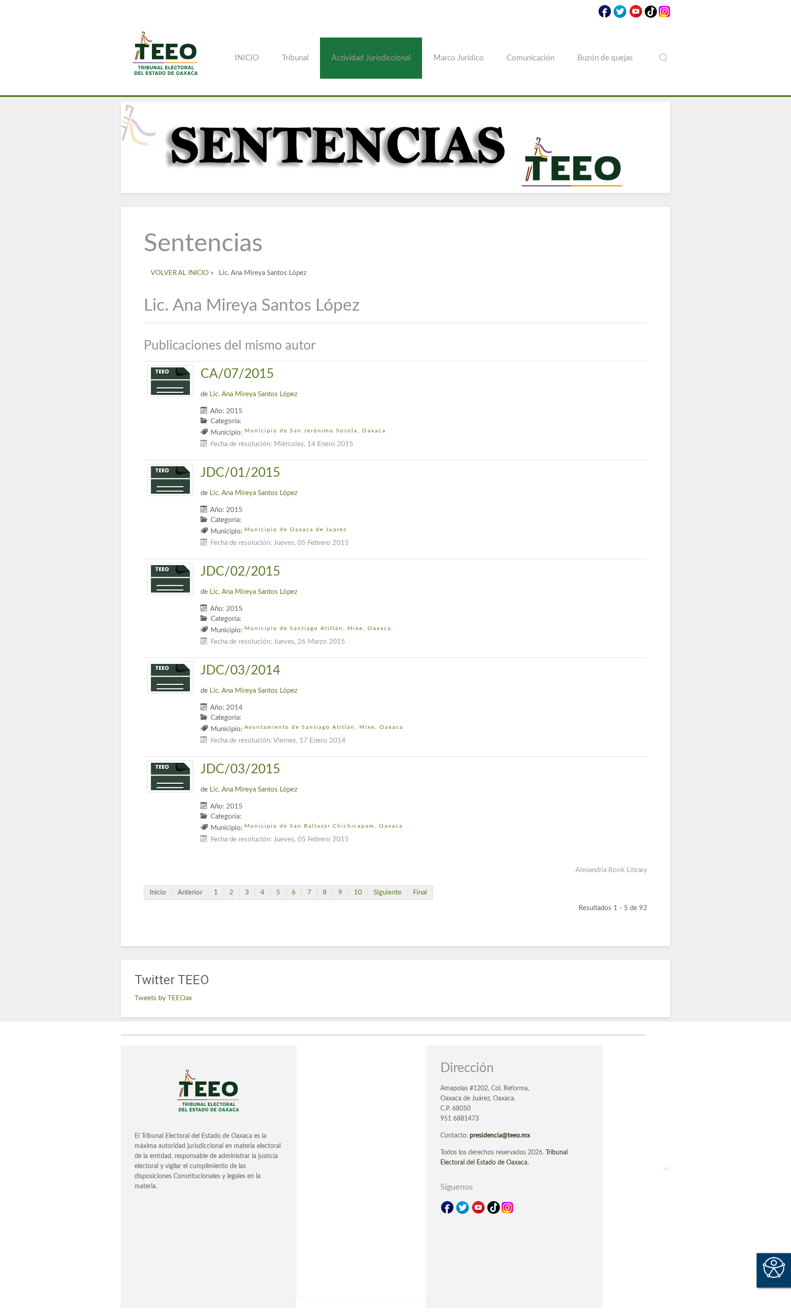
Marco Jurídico (458, 58)
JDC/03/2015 (240, 769)
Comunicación (530, 58)
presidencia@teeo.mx (500, 1135)
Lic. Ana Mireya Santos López (254, 394)
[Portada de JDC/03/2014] (170, 677)
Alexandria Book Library (611, 870)
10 (358, 892)
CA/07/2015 (237, 373)
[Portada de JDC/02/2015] (170, 578)
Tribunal (295, 58)
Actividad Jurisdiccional (371, 58)
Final (420, 892)
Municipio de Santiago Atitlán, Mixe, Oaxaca (317, 628)
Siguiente (387, 892)
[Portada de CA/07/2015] (170, 380)
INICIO (247, 58)
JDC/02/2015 (240, 571)
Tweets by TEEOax (163, 998)
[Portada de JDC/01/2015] (170, 479)
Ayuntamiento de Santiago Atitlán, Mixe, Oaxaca (323, 727)
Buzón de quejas (605, 58)
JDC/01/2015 (240, 472)
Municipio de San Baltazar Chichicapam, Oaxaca (323, 826)
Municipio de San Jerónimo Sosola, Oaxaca (315, 430)
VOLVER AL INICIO (180, 272)
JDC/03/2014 (240, 670)
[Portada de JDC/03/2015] (170, 776)
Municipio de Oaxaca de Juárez (295, 529)
